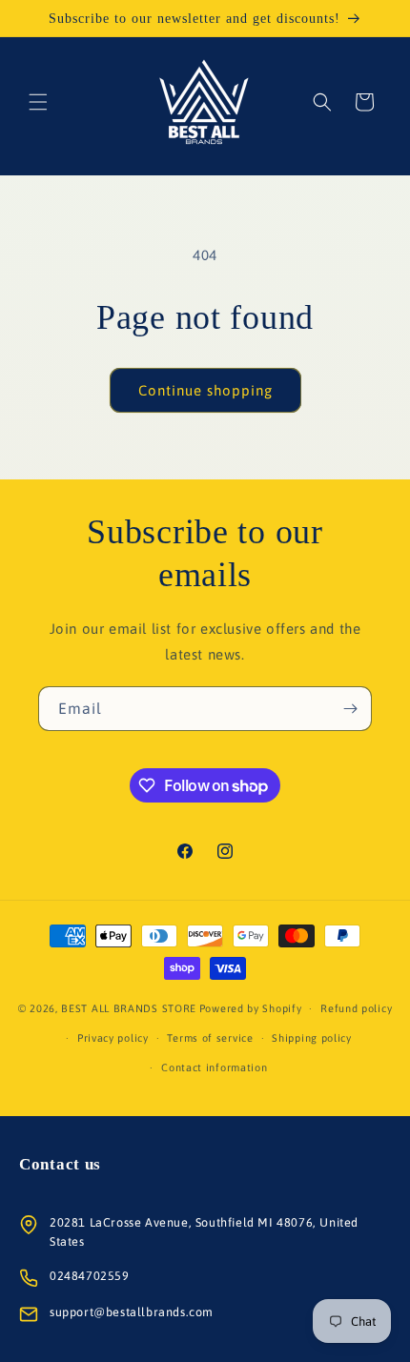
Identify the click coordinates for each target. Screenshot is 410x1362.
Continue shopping (205, 390)
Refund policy (356, 1008)
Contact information (214, 1067)
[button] (38, 102)
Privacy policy (113, 1038)
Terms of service (210, 1038)
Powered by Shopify (250, 1008)
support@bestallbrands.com (132, 1312)
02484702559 (90, 1276)
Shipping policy (312, 1038)
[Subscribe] (350, 708)
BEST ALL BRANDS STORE (128, 1008)
